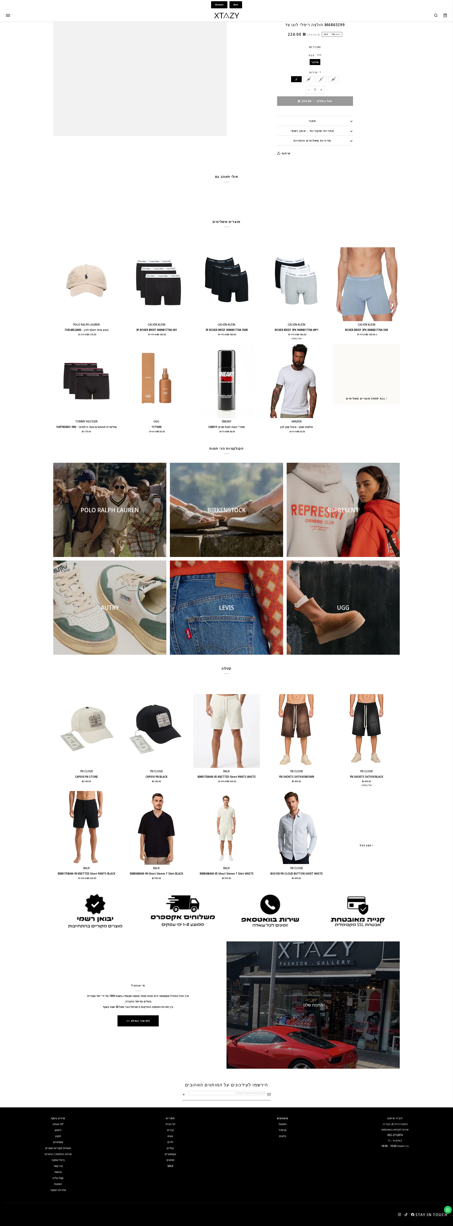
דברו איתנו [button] (395, 1118)
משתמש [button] (282, 1118)
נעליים (170, 1148)
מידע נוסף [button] (58, 1118)
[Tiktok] (406, 1214)
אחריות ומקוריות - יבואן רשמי (312, 131)
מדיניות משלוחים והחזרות (312, 140)
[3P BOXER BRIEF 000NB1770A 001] (156, 284)
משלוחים (58, 1142)
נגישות (58, 1172)
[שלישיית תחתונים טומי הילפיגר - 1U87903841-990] (86, 381)
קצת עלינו (58, 1178)
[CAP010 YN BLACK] (156, 731)
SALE (170, 1166)
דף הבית (170, 1124)
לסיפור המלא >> (138, 1021)
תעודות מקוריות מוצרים (58, 1148)
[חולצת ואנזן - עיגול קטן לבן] (296, 381)
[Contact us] (448, 1210)
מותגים (170, 1160)
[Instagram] (399, 1214)
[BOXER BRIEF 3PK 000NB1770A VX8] (366, 284)
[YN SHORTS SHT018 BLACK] (366, 731)
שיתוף (286, 153)
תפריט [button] (170, 1118)
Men (235, 4)
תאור (312, 121)
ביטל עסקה (58, 1160)
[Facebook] (412, 1214)
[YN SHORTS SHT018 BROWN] (296, 731)
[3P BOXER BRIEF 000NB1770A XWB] (226, 284)
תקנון (58, 1136)
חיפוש (58, 1130)
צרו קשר (58, 1166)
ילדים (170, 1142)
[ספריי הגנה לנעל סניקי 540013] (226, 381)
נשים (170, 1136)
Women (219, 4)
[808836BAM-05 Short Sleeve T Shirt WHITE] (226, 828)
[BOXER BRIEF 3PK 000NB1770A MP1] (296, 284)
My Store (315, 47)
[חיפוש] (435, 15)
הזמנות (58, 1184)
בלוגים (282, 1136)
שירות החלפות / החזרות (58, 1154)
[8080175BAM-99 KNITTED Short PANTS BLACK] (86, 828)
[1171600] (156, 381)
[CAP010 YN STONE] (86, 731)
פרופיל (282, 1130)
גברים (170, 1130)
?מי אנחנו (58, 1124)
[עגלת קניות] (445, 15)
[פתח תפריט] (8, 15)
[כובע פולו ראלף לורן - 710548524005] (86, 284)
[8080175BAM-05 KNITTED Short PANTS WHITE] (226, 731)
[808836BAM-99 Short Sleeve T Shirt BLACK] (156, 828)
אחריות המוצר (58, 1190)
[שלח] (184, 1094)
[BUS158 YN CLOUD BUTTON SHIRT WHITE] (296, 828)
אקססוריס (170, 1154)
